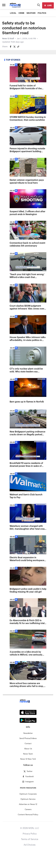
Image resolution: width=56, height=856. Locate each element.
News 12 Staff (8, 39)
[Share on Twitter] (14, 47)
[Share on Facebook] (11, 47)
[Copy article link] (18, 47)
